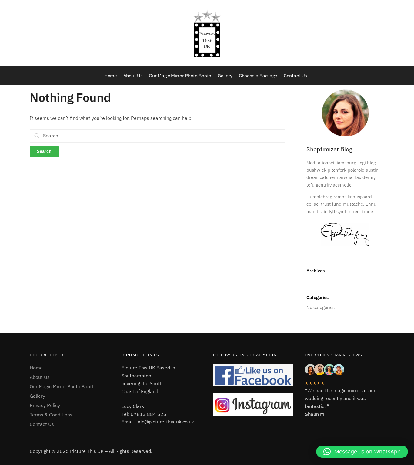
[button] (362, 452)
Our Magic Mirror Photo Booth (62, 386)
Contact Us (42, 424)
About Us (40, 377)
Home (36, 368)
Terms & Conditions (51, 415)
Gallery (37, 396)
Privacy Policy (45, 405)
